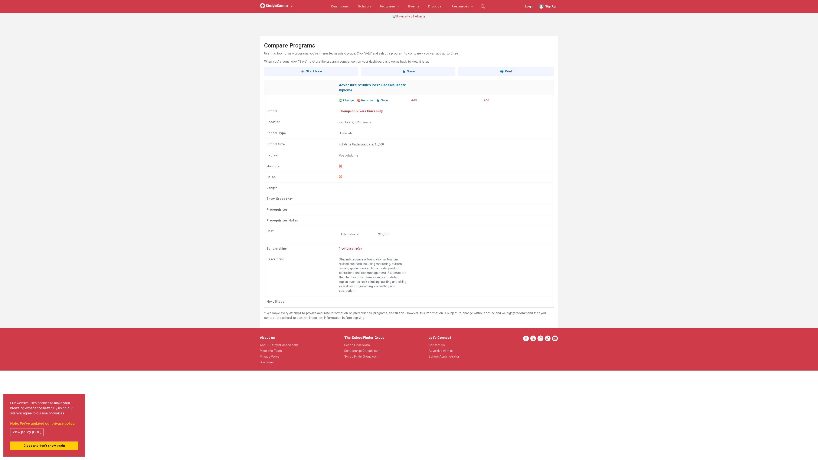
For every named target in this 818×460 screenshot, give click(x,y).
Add (414, 100)
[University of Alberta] (409, 16)
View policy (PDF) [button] (27, 432)
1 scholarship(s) (350, 248)
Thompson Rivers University (361, 111)
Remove (367, 100)
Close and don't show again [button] (44, 445)
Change (348, 100)
